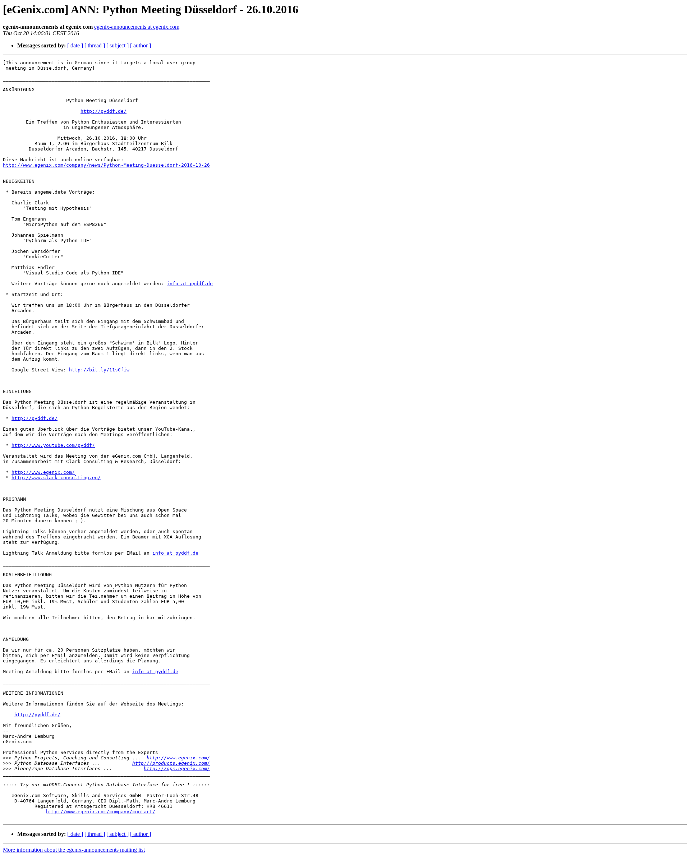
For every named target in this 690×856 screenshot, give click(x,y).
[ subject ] (117, 45)
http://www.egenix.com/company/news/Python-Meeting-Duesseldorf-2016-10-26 (106, 165)
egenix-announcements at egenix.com (136, 27)
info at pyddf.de (190, 283)
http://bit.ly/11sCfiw (99, 370)
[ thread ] (94, 45)
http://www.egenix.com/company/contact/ (100, 811)
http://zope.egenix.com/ (177, 768)
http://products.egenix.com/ (171, 763)
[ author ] (140, 45)
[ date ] (75, 45)
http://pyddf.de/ (103, 111)
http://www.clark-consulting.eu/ (56, 477)
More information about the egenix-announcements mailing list (74, 850)
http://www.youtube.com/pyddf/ (53, 445)
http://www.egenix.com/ (43, 472)
